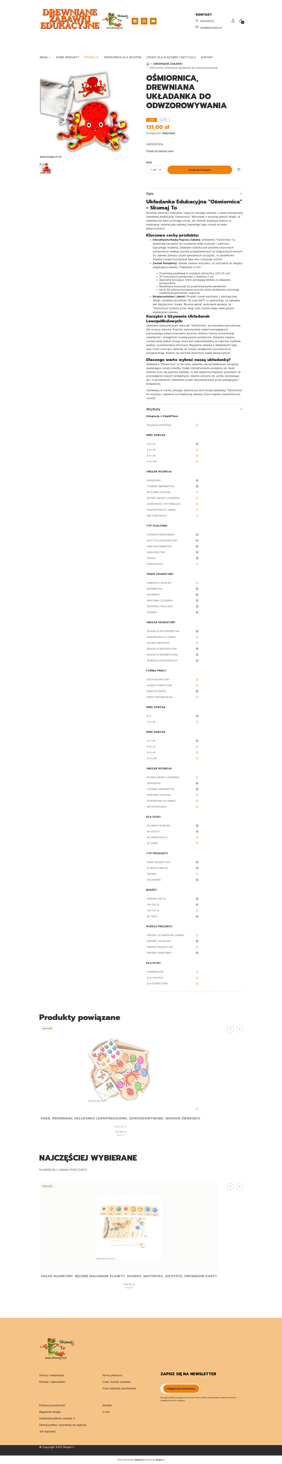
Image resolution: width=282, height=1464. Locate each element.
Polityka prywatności (52, 1405)
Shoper (67, 1447)
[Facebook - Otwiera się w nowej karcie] (135, 21)
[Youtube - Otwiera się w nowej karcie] (153, 21)
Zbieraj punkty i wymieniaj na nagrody (62, 1424)
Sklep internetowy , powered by (140, 1459)
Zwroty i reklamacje (51, 1375)
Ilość (149, 162)
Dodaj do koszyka (200, 169)
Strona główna (147, 63)
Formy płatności (112, 1375)
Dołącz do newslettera (181, 1388)
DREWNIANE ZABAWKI (167, 63)
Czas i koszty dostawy (116, 1381)
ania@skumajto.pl (211, 27)
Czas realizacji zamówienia (119, 1388)
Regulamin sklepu (50, 1411)
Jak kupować (47, 1431)
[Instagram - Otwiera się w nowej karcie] (144, 21)
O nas (106, 1411)
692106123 (207, 21)
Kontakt (107, 1405)
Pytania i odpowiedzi (52, 1381)
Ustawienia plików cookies (56, 1418)
